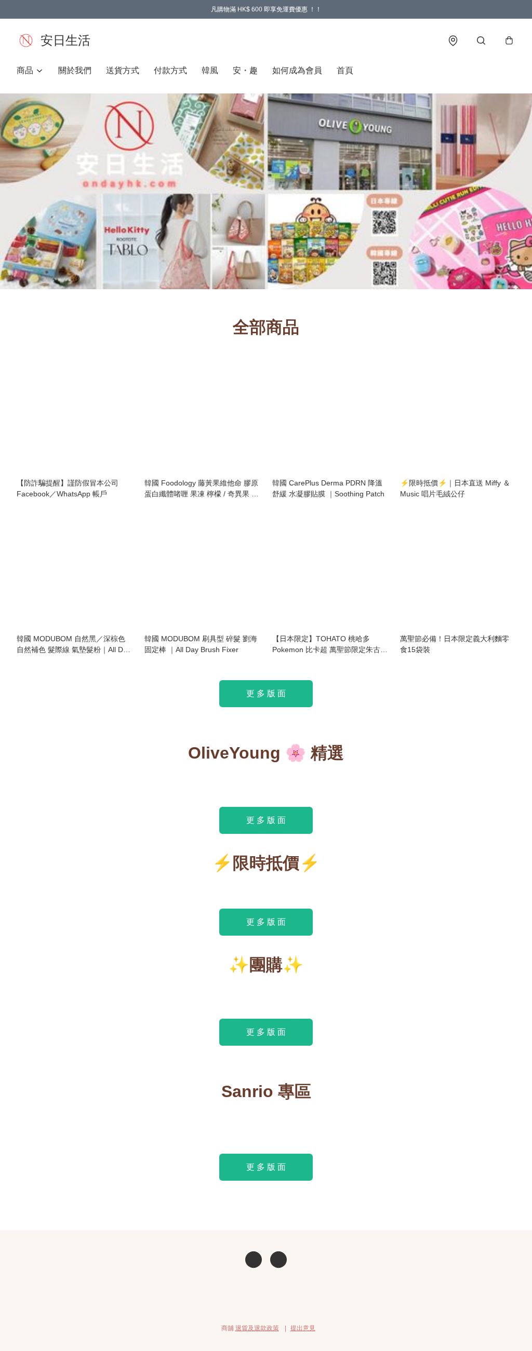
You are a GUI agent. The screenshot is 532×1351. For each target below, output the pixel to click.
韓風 (210, 70)
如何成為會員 (297, 70)
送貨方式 (122, 70)
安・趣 (245, 70)
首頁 (345, 70)
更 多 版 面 (266, 693)
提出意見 (302, 1328)
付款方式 (170, 70)
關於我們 (74, 70)
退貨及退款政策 (257, 1328)
